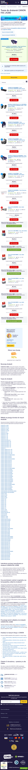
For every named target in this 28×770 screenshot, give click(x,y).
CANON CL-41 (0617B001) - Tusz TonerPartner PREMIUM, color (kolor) (16, 174)
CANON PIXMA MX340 (5, 559)
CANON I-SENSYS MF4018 (6, 457)
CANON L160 (3, 503)
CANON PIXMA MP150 (5, 542)
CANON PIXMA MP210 (5, 548)
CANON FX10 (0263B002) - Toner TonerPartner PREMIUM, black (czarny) (16, 88)
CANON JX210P (4, 495)
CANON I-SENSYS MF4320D (6, 469)
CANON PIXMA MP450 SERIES (7, 551)
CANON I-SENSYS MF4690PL (7, 489)
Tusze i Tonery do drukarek (12, 6)
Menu (25, 2)
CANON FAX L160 (4, 438)
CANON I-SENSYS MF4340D (6, 475)
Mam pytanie (10, 345)
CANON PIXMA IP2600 (5, 535)
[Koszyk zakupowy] (18, 2)
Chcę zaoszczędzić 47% (15, 249)
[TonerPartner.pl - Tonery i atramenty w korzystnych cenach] (4, 2)
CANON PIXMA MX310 (5, 558)
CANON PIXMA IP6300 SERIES (7, 538)
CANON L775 (3, 508)
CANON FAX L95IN (4, 433)
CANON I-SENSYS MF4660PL (7, 487)
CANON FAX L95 (4, 432)
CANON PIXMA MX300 (5, 556)
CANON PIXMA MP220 (5, 550)
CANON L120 (3, 500)
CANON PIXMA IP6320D (5, 540)
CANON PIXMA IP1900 (5, 531)
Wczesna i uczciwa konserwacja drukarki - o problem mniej (14, 652)
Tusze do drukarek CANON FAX (8, 35)
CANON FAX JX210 (4, 426)
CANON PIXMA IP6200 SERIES (7, 536)
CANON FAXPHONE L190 (6, 446)
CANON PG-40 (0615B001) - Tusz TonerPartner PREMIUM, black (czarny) (16, 139)
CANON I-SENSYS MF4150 (6, 465)
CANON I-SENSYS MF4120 (6, 461)
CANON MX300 (4, 513)
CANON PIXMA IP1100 (5, 521)
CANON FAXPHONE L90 (5, 440)
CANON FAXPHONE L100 (6, 441)
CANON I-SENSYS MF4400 (6, 483)
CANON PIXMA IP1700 (5, 527)
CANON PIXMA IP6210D (5, 519)
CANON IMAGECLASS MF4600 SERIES (8, 491)
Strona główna (3, 6)
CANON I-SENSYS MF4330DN (7, 473)
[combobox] (13, 82)
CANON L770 (3, 507)
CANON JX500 (4, 496)
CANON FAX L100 (4, 434)
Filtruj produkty (14, 77)
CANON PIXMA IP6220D (5, 520)
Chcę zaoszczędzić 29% (15, 297)
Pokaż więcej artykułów (5, 73)
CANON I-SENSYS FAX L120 (6, 450)
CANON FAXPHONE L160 (6, 445)
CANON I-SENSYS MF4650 (6, 485)
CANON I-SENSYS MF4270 (6, 467)
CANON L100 (3, 499)
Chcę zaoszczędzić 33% (15, 273)
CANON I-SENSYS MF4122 (6, 463)
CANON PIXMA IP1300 (5, 524)
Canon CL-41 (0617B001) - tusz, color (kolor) (17, 230)
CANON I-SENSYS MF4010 (6, 456)
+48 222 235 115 (10, 340)
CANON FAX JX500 (4, 429)
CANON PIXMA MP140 (5, 512)
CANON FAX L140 (4, 437)
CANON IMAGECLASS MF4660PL (7, 492)
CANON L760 (3, 505)
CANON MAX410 (4, 511)
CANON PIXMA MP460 (5, 555)
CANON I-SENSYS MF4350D (6, 477)
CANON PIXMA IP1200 (5, 523)
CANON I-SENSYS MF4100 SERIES (8, 458)
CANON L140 (3, 501)
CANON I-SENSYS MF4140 (6, 464)
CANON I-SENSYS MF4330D (6, 472)
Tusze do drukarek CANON (7, 32)
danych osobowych (19, 704)
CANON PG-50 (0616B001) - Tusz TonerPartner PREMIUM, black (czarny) (16, 123)
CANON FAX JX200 (4, 425)
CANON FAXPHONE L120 (6, 442)
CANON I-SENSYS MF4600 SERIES (8, 484)
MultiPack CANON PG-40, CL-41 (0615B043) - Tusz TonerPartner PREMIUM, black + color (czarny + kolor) (17, 105)
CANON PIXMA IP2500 (5, 533)
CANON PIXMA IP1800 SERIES (7, 528)
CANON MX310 (4, 515)
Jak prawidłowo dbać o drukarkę (9, 650)
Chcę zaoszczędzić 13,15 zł (15, 321)
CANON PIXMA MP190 (5, 547)
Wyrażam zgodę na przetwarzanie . (12, 704)
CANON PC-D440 (4, 516)
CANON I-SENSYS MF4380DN (7, 481)
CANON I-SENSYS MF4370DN (7, 480)
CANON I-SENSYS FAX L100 (6, 449)
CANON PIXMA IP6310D (5, 539)
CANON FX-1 (3, 448)
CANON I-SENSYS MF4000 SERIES (8, 454)
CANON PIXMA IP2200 (5, 532)
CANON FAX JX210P (5, 428)
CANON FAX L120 (4, 436)
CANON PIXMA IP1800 (5, 529)
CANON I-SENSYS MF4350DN (7, 479)
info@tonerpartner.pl (11, 342)
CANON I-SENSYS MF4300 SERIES (8, 468)
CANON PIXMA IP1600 (5, 525)
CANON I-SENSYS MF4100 (6, 460)
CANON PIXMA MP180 (5, 546)
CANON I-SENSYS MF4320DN (7, 471)
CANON (19, 6)
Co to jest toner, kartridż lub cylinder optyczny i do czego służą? (15, 66)
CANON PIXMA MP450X (5, 554)
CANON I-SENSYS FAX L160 (6, 453)
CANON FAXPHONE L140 (6, 444)
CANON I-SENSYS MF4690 (6, 488)
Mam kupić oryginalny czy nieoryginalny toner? (14, 70)
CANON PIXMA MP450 (5, 552)
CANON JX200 (4, 493)
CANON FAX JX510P (5, 430)
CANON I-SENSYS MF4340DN (7, 476)
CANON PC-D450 (4, 517)
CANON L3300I (4, 509)
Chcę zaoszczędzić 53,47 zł (15, 225)
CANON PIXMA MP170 (5, 544)
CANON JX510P (4, 497)
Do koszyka (14, 59)
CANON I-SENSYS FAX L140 (6, 452)
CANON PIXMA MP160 (5, 543)
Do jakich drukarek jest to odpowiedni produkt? (14, 52)
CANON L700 (3, 504)
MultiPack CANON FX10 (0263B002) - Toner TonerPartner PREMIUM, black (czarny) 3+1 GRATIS (14, 47)
